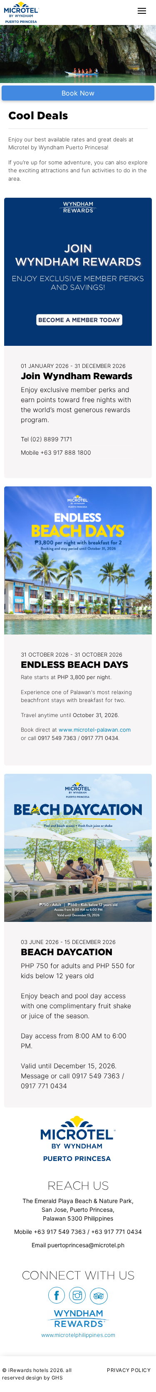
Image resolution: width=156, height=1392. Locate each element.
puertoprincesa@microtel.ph (85, 1245)
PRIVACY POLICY (129, 1370)
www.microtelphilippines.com (78, 1335)
